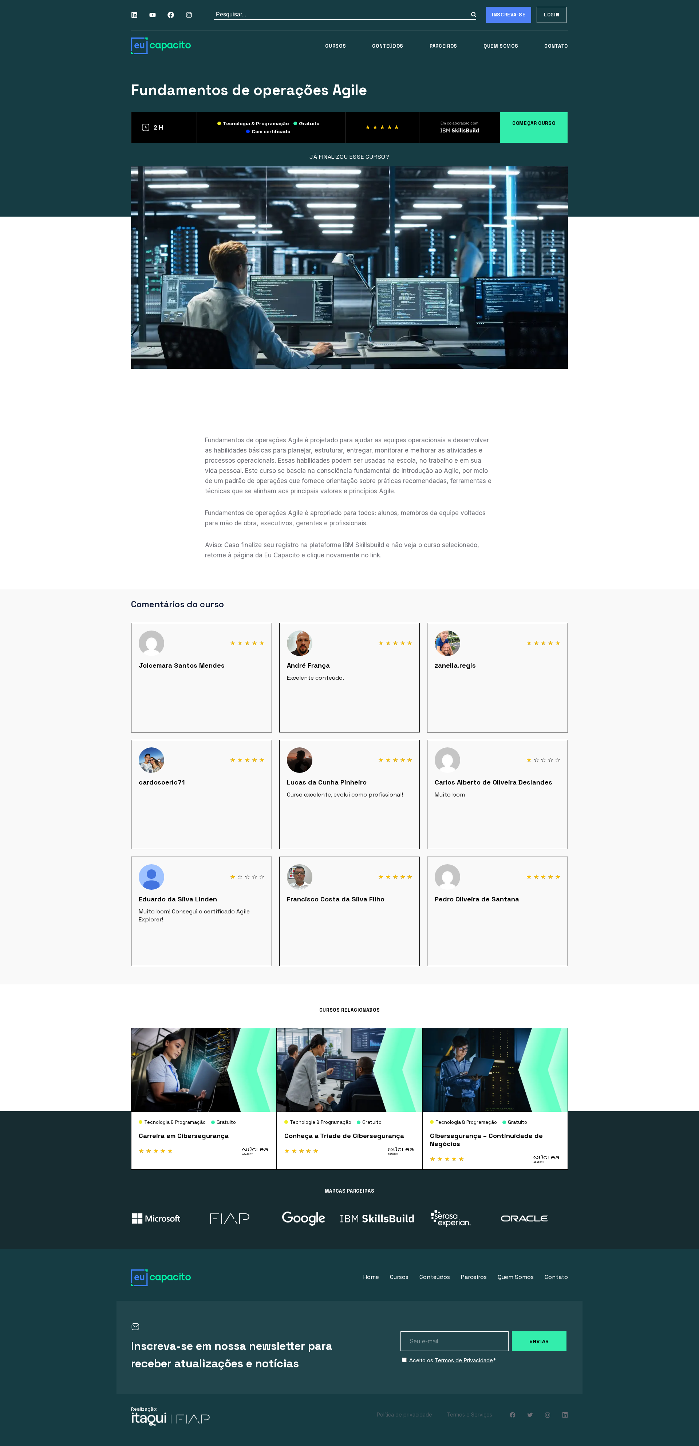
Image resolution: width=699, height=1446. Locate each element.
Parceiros (443, 46)
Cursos (335, 46)
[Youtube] (152, 15)
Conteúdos (387, 46)
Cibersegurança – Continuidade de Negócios (486, 1139)
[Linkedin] (134, 15)
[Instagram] (189, 15)
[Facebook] (170, 15)
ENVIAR (539, 1341)
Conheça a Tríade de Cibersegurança (344, 1135)
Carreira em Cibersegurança (184, 1135)
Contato (556, 46)
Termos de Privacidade (464, 1360)
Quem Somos (500, 46)
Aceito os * (452, 1360)
